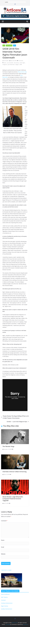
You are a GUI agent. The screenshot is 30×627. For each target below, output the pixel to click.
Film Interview (9, 45)
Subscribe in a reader (6, 570)
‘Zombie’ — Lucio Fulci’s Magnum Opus (17, 421)
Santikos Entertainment (6, 609)
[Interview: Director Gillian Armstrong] (15, 455)
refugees (17, 64)
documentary (16, 62)
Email (2, 547)
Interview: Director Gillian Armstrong (14, 472)
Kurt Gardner (6, 60)
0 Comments (20, 60)
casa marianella (10, 62)
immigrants (5, 64)
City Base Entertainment (6, 603)
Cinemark (3, 600)
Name (2, 540)
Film (4, 45)
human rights (22, 62)
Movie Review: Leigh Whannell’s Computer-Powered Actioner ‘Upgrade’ (13, 498)
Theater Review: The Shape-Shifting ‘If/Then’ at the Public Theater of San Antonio (16, 417)
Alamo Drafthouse (5, 594)
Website (3, 554)
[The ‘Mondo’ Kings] (15, 430)
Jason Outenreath (11, 64)
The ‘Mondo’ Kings (8, 446)
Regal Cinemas (4, 606)
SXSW (14, 45)
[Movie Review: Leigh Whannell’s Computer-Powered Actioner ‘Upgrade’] (15, 480)
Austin (5, 62)
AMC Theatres (4, 597)
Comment (4, 521)
